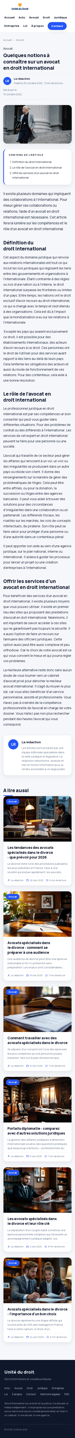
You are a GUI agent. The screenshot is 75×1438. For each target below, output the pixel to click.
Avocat (34, 17)
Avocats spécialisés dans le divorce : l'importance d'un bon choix (37, 1311)
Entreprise (11, 26)
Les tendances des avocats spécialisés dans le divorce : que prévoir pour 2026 (30, 852)
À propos (37, 26)
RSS (66, 1394)
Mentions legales (50, 1394)
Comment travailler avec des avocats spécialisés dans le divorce (37, 1040)
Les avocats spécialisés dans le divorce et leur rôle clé (32, 1221)
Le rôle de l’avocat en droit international (37, 167)
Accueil (9, 17)
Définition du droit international (32, 162)
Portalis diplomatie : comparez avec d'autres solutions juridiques (36, 1131)
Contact (57, 26)
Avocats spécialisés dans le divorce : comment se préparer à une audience (28, 947)
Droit (46, 17)
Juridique (60, 17)
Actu (22, 17)
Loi (25, 26)
